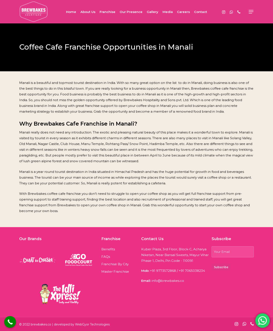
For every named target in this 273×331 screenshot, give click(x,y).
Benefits (108, 249)
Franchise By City (115, 264)
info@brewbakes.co (168, 281)
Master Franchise (115, 271)
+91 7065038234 (192, 271)
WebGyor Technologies (92, 324)
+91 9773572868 (163, 271)
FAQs (105, 257)
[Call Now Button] (10, 322)
